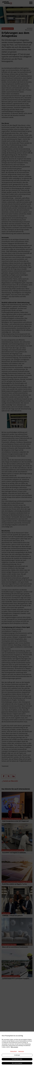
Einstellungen (17, 1055)
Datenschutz (13, 1051)
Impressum (21, 1051)
